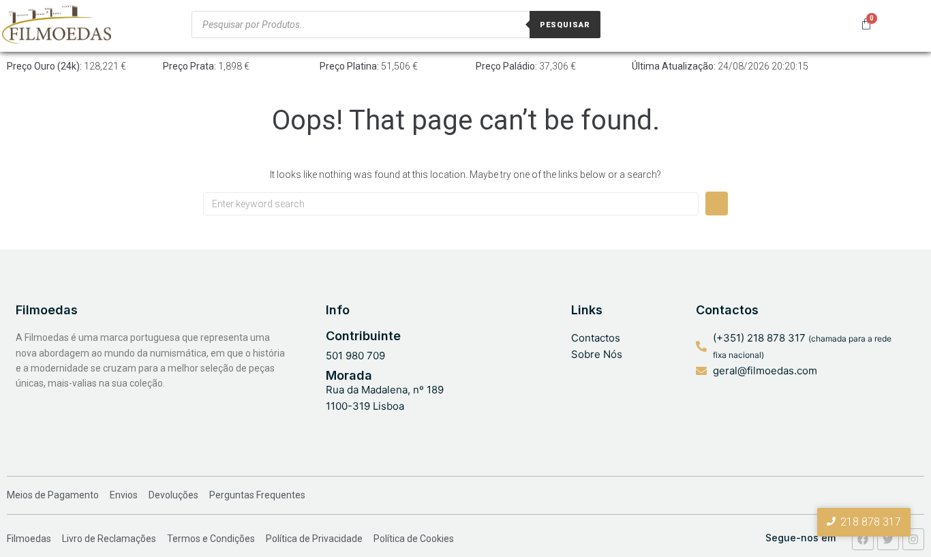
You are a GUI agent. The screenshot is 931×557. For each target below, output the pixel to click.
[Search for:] (451, 203)
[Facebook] (863, 539)
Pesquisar (565, 24)
